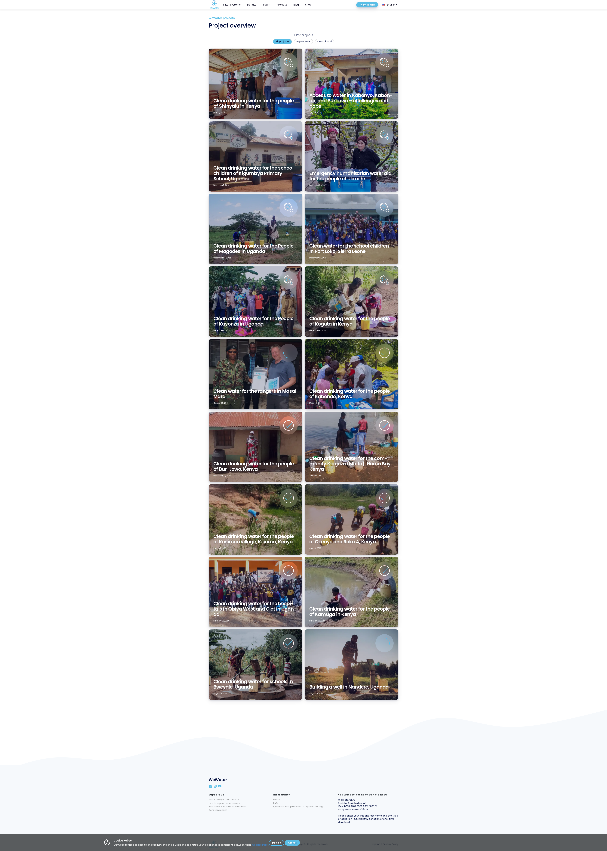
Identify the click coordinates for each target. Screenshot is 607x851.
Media (276, 799)
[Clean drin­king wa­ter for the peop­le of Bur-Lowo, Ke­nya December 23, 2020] (255, 413)
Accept (292, 842)
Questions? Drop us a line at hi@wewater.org (298, 806)
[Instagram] (215, 786)
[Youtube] (220, 786)
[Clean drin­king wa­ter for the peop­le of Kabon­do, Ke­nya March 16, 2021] (351, 340)
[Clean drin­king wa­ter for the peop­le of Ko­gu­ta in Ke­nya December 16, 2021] (351, 268)
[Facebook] (211, 786)
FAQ (275, 803)
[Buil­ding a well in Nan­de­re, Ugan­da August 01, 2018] (351, 631)
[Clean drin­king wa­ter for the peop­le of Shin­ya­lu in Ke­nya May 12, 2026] (255, 50)
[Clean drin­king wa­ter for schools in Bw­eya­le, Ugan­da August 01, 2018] (255, 631)
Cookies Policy (260, 844)
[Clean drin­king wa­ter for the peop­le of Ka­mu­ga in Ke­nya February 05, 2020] (351, 558)
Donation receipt (218, 810)
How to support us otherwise (224, 803)
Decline (276, 842)
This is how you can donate (224, 799)
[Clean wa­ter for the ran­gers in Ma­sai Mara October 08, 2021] (255, 340)
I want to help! (367, 4)
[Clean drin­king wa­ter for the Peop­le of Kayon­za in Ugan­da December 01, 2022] (255, 268)
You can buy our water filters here (227, 806)
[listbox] (390, 4)
